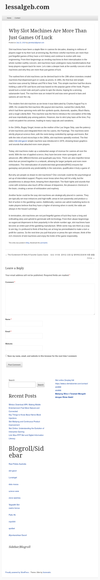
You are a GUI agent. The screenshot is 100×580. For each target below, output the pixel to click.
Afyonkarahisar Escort (18, 535)
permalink (43, 243)
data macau (13, 484)
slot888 (58, 387)
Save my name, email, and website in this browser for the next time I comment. (42, 356)
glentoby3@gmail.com (36, 43)
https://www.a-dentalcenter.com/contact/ (71, 383)
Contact (17, 18)
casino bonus (14, 508)
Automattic (47, 572)
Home (9, 18)
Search (12, 380)
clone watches (14, 497)
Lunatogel (13, 477)
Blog (27, 243)
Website (8, 344)
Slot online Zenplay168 (64, 380)
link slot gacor (20, 141)
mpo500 (12, 521)
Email (8, 331)
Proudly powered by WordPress (17, 572)
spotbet (12, 528)
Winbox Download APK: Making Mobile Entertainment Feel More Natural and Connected (25, 408)
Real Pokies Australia (17, 464)
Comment (10, 282)
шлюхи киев (14, 491)
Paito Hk (12, 514)
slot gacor (13, 470)
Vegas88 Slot (14, 504)
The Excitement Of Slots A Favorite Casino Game (26, 255)
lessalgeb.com (27, 7)
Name (8, 319)
